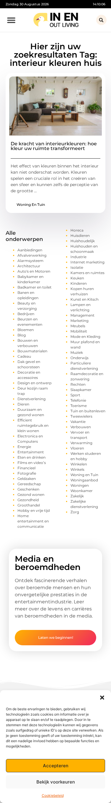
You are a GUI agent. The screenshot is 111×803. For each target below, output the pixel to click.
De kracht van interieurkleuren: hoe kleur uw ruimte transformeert (54, 146)
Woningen (79, 485)
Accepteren (55, 765)
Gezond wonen (30, 494)
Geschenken (28, 489)
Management (82, 315)
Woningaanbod (84, 480)
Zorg (74, 512)
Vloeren (77, 448)
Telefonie (78, 400)
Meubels (77, 326)
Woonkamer (81, 490)
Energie (24, 446)
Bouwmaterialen (32, 351)
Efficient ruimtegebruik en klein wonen (33, 425)
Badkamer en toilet (34, 287)
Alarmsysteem (30, 260)
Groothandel (28, 505)
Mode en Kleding (85, 336)
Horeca (76, 230)
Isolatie (76, 267)
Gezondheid (28, 500)
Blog (21, 335)
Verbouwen (80, 427)
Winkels (77, 469)
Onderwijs (79, 358)
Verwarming (81, 443)
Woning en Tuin (31, 204)
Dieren (23, 404)
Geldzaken (26, 478)
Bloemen (25, 330)
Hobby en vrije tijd (33, 510)
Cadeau (24, 356)
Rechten (78, 384)
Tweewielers (81, 416)
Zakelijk (77, 496)
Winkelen (78, 464)
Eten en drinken (31, 457)
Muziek (76, 352)
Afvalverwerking (31, 255)
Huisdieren (80, 235)
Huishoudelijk (82, 241)
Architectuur (28, 266)
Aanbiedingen (29, 250)
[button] (102, 698)
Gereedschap (29, 484)
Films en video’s (31, 462)
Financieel (26, 468)
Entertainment (30, 452)
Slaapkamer (80, 389)
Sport (75, 395)
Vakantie (78, 421)
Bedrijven (25, 314)
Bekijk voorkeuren (55, 782)
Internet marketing (87, 262)
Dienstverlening (31, 399)
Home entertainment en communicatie (33, 521)
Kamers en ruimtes (87, 273)
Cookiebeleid (53, 795)
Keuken (77, 278)
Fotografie (26, 473)
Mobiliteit (78, 331)
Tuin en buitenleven (87, 411)
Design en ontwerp (34, 383)
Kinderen (78, 283)
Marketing (79, 320)
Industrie (78, 257)
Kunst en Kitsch (84, 299)
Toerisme (78, 405)
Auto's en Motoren (33, 271)
